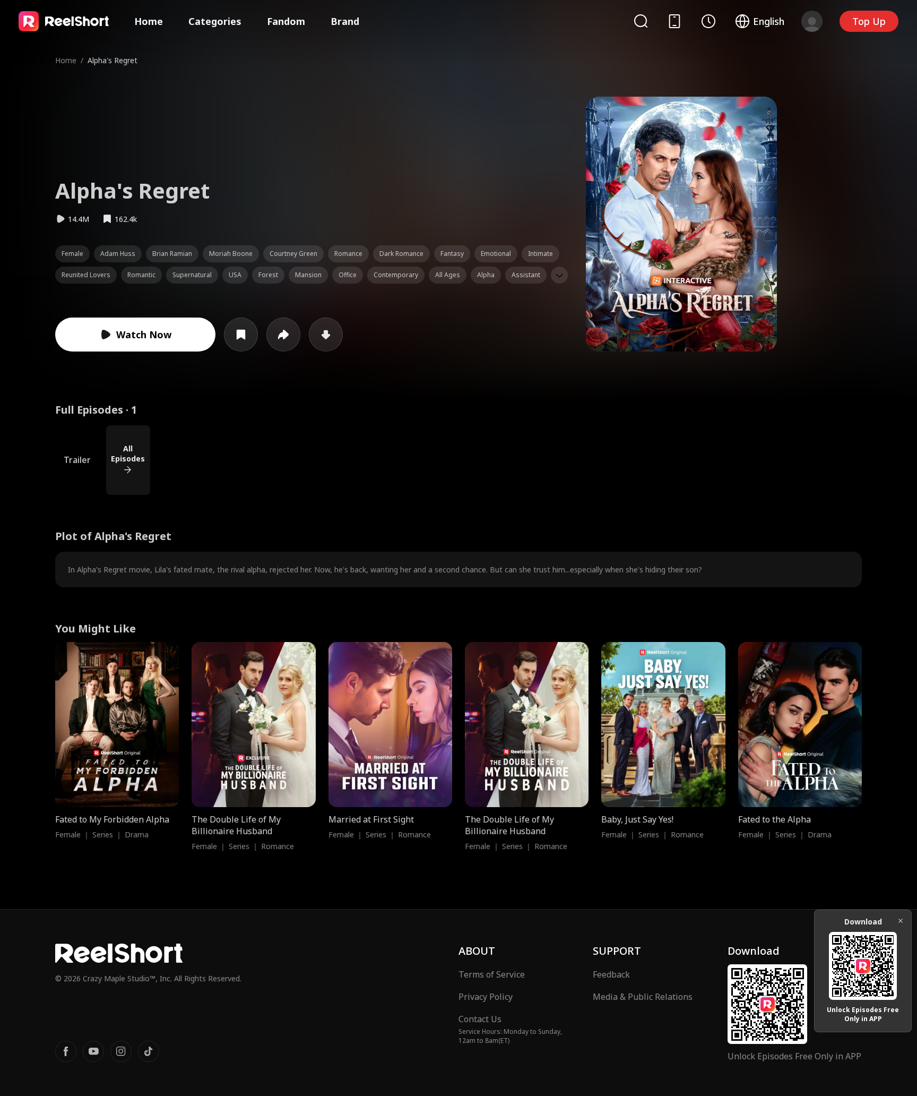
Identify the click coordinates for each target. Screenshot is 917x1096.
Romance (348, 253)
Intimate (540, 253)
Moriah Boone (231, 253)
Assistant (526, 274)
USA (235, 274)
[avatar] (812, 21)
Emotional (496, 253)
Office (348, 274)
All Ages (447, 274)
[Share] (283, 335)
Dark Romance (401, 253)
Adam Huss (117, 253)
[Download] (326, 335)
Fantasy (452, 253)
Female (72, 253)
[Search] (640, 21)
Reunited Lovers (86, 274)
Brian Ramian (172, 253)
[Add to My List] (241, 335)
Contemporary (396, 274)
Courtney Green (293, 253)
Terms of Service (491, 974)
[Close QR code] (900, 921)
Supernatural (192, 274)
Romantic (141, 274)
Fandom (286, 21)
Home (148, 21)
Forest (268, 274)
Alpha (486, 274)
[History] (708, 21)
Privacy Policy (485, 997)
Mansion (308, 274)
